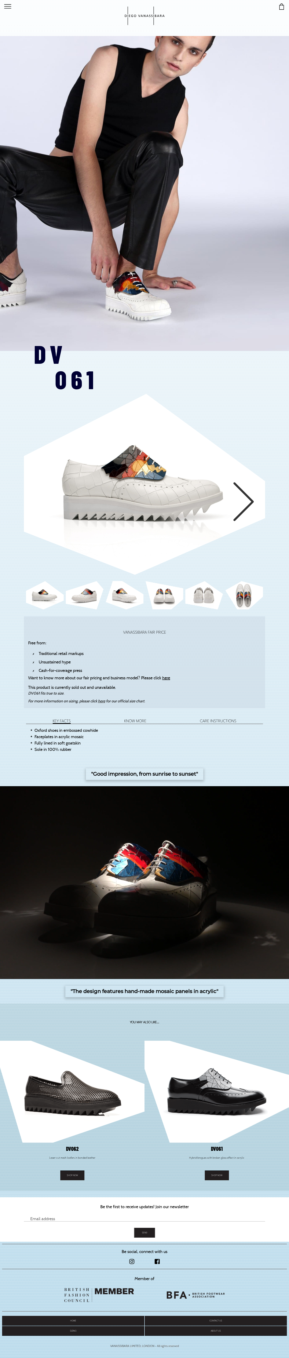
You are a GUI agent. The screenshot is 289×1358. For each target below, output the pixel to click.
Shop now (72, 1175)
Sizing (73, 1331)
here (166, 677)
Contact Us (215, 1320)
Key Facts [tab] (62, 721)
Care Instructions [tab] (218, 721)
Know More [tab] (135, 721)
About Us (216, 1331)
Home (73, 1320)
